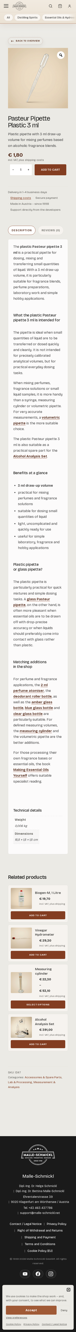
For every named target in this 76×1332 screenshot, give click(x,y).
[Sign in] (69, 6)
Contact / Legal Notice (54, 1324)
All (8, 17)
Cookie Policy (13, 1324)
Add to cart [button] (38, 915)
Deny (64, 1310)
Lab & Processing (20, 1082)
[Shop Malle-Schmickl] (19, 6)
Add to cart (50, 169)
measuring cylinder (36, 731)
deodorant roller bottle (32, 696)
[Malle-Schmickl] (38, 1155)
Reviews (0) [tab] (51, 230)
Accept (31, 1310)
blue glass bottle (39, 708)
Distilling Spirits (28, 17)
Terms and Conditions (40, 1244)
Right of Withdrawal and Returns (40, 1230)
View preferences (16, 1317)
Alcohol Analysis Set (30, 456)
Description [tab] (22, 230)
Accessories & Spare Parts (43, 1077)
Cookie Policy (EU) (40, 1251)
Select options (38, 1004)
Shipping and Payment (40, 1237)
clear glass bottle (28, 714)
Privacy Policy (31, 1324)
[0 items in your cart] (60, 6)
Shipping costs (20, 198)
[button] (68, 1289)
